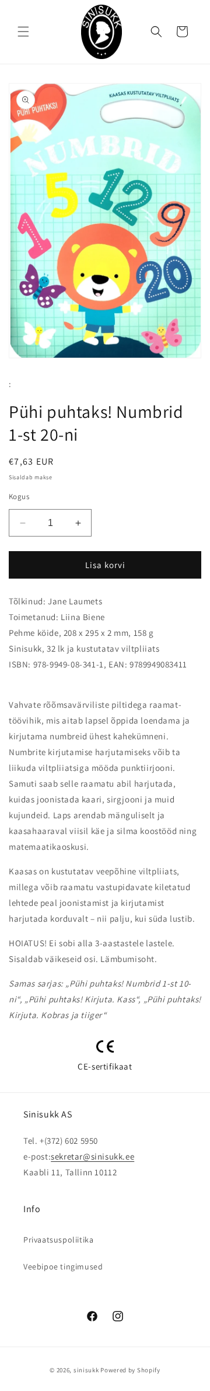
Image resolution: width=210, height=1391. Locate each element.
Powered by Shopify (130, 1370)
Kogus (19, 496)
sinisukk (86, 1370)
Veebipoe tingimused (63, 1266)
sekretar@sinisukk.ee (92, 1156)
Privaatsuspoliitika (58, 1239)
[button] (23, 31)
